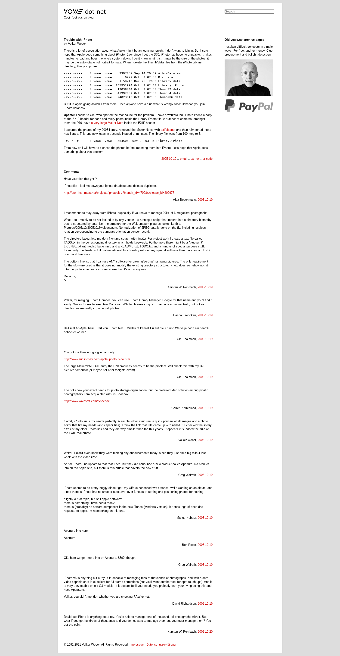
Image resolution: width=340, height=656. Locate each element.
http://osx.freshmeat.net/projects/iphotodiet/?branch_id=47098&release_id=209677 (119, 192)
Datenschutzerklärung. (161, 644)
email (183, 158)
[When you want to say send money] (249, 110)
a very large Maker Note (107, 123)
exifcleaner (168, 129)
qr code (208, 158)
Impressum (137, 644)
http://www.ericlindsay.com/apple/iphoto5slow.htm (97, 359)
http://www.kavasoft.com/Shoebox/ (87, 401)
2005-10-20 (205, 631)
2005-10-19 (168, 158)
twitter (195, 158)
